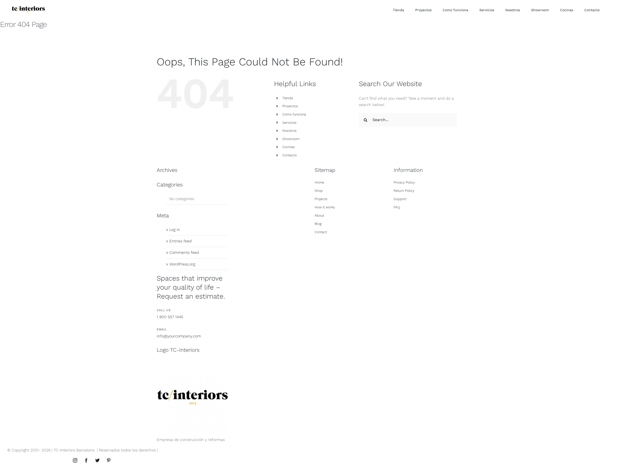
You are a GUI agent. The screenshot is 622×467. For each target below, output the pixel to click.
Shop (319, 191)
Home (319, 182)
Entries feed (180, 241)
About (319, 215)
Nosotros (289, 130)
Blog (318, 224)
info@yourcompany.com (179, 336)
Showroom (290, 139)
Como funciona (294, 114)
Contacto (289, 155)
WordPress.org (182, 264)
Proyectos (290, 106)
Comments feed (184, 252)
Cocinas (288, 147)
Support (400, 199)
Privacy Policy (404, 182)
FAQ (397, 207)
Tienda (287, 98)
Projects (321, 199)
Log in (174, 229)
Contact (321, 232)
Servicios (289, 122)
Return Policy (404, 191)
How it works (325, 207)
